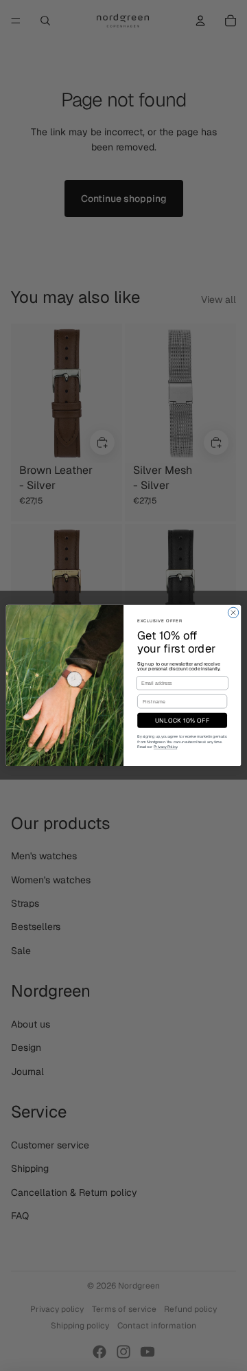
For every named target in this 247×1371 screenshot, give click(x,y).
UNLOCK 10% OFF (182, 720)
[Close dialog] (233, 612)
